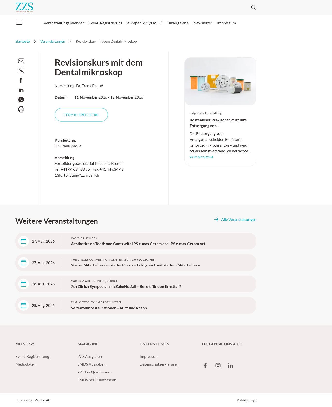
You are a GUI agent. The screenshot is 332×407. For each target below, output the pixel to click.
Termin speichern (81, 115)
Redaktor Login (246, 400)
